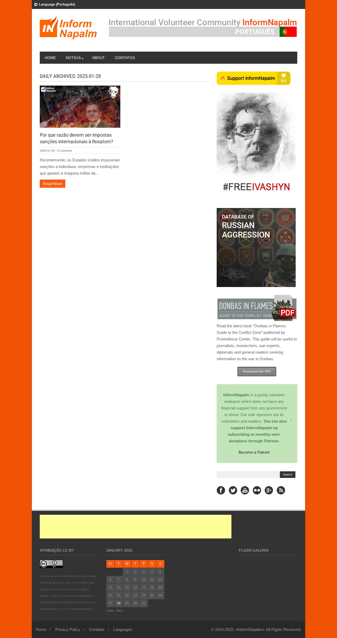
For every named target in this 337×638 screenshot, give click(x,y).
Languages (122, 629)
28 (119, 603)
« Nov (110, 610)
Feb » (119, 610)
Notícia (73, 58)
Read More (52, 183)
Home (50, 58)
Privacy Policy (67, 629)
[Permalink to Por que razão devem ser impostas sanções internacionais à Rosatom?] (80, 106)
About (98, 58)
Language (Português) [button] (57, 4)
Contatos (125, 58)
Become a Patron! (254, 452)
